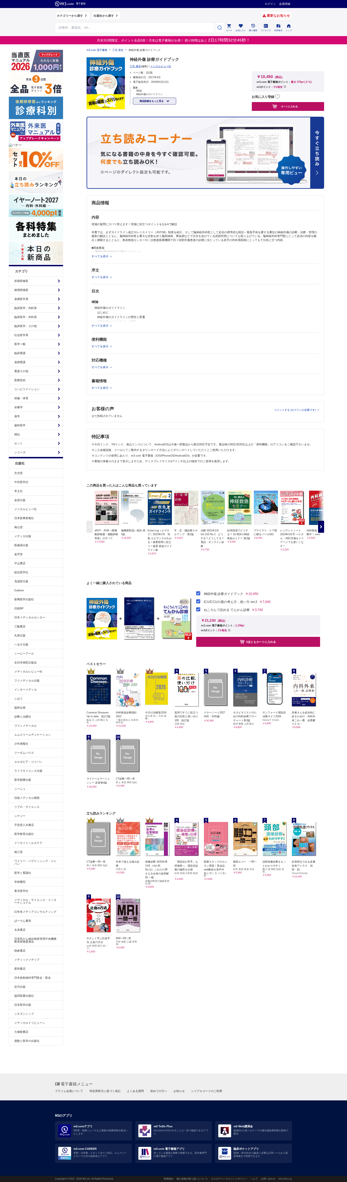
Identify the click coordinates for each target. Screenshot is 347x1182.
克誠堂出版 (21, 581)
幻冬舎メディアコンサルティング (35, 911)
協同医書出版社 (24, 995)
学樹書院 (20, 881)
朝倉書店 (20, 950)
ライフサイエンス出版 (28, 770)
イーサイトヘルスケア (28, 843)
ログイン (270, 3)
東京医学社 (21, 890)
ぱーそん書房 (22, 920)
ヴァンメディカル (25, 725)
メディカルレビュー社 (28, 671)
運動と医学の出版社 (27, 1040)
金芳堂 (18, 554)
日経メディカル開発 (27, 797)
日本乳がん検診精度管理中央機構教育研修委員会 (35, 940)
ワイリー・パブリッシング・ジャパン (35, 862)
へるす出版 (21, 644)
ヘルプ (254, 1178)
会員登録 (284, 3)
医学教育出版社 (24, 834)
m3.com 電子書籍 (97, 50)
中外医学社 (21, 482)
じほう (18, 698)
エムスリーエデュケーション (32, 734)
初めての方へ (158, 1091)
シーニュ (20, 788)
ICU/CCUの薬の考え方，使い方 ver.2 (230, 602)
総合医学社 (21, 572)
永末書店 (20, 929)
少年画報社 (21, 743)
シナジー (20, 815)
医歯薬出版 (21, 545)
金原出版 (20, 500)
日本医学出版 (22, 1004)
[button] (321, 527)
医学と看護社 (22, 872)
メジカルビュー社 (25, 509)
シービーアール (24, 653)
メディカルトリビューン (29, 1022)
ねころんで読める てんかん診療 (227, 610)
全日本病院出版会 (25, 662)
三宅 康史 (117, 50)
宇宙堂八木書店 (24, 824)
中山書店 (20, 563)
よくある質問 (135, 1091)
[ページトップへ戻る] (335, 1175)
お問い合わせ (268, 1178)
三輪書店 (20, 626)
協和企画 (20, 707)
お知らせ (179, 1091)
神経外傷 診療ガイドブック (223, 594)
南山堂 (18, 527)
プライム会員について (69, 1091)
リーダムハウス (24, 752)
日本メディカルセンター (29, 617)
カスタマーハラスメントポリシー (229, 1178)
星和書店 (20, 968)
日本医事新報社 (24, 518)
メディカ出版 (22, 536)
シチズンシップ (24, 1013)
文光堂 (18, 473)
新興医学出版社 (24, 599)
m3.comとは (285, 1178)
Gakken (19, 590)
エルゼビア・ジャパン (28, 761)
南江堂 (18, 852)
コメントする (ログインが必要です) (295, 409)
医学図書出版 (22, 779)
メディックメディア (27, 959)
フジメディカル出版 (27, 680)
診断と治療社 (22, 716)
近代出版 (20, 986)
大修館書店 (21, 1031)
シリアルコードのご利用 (206, 1091)
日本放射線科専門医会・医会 (32, 977)
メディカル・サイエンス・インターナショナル (35, 901)
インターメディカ (25, 689)
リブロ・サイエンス (27, 806)
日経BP (18, 608)
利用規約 (168, 1178)
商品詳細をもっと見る (152, 101)
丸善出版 (20, 635)
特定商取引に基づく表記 (105, 1091)
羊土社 (18, 491)
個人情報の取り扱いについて (192, 1178)
